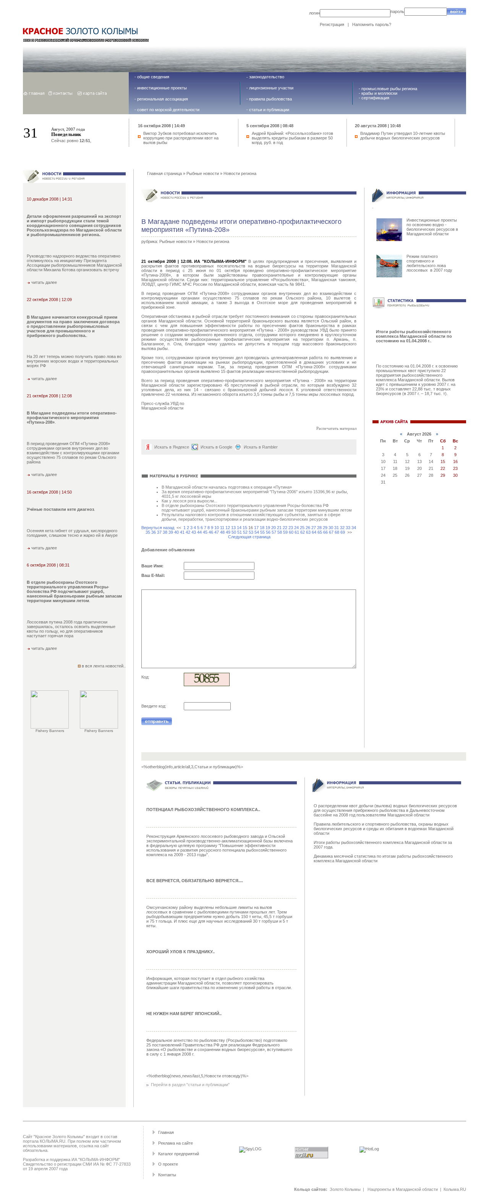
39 (170, 532)
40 (176, 532)
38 (165, 532)
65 (319, 532)
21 (279, 527)
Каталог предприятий (178, 1153)
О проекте (168, 1164)
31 (336, 527)
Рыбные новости (202, 173)
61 (297, 532)
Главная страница (164, 173)
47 (216, 532)
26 (308, 527)
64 (314, 532)
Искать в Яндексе (171, 447)
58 (279, 532)
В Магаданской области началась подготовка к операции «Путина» (227, 487)
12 (227, 527)
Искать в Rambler (261, 447)
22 (285, 527)
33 (348, 527)
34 (353, 527)
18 (262, 527)
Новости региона (239, 173)
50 (234, 532)
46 (211, 532)
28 (319, 527)
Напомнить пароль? (371, 24)
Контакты (167, 1174)
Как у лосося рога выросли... (189, 501)
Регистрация (332, 24)
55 (262, 532)
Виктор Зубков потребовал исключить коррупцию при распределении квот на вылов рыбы (181, 138)
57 (274, 532)
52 (245, 532)
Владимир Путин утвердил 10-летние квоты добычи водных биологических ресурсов (402, 135)
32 (342, 527)
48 (222, 532)
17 (256, 527)
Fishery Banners (50, 731)
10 (216, 527)
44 (199, 532)
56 (268, 532)
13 (233, 527)
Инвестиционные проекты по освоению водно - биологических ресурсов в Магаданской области (432, 227)
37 (159, 532)
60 (291, 532)
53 (251, 532)
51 (239, 532)
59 (285, 532)
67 (331, 532)
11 (222, 527)
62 (302, 532)
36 (153, 532)
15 (245, 527)
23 (290, 527)
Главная (166, 1132)
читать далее (43, 282)
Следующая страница (249, 536)
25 (302, 527)
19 (268, 527)
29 (325, 527)
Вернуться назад (157, 527)
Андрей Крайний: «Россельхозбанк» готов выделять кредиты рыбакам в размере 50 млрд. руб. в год (292, 138)
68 (337, 532)
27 (313, 527)
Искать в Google (216, 447)
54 (256, 532)
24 (296, 527)
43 (193, 532)
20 (273, 527)
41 (182, 532)
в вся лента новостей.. (104, 666)
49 (228, 532)
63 (308, 532)
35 (148, 532)
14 (239, 527)
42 (188, 532)
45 (205, 532)
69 (342, 532)
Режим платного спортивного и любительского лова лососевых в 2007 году (429, 263)
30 (331, 527)
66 (325, 532)
